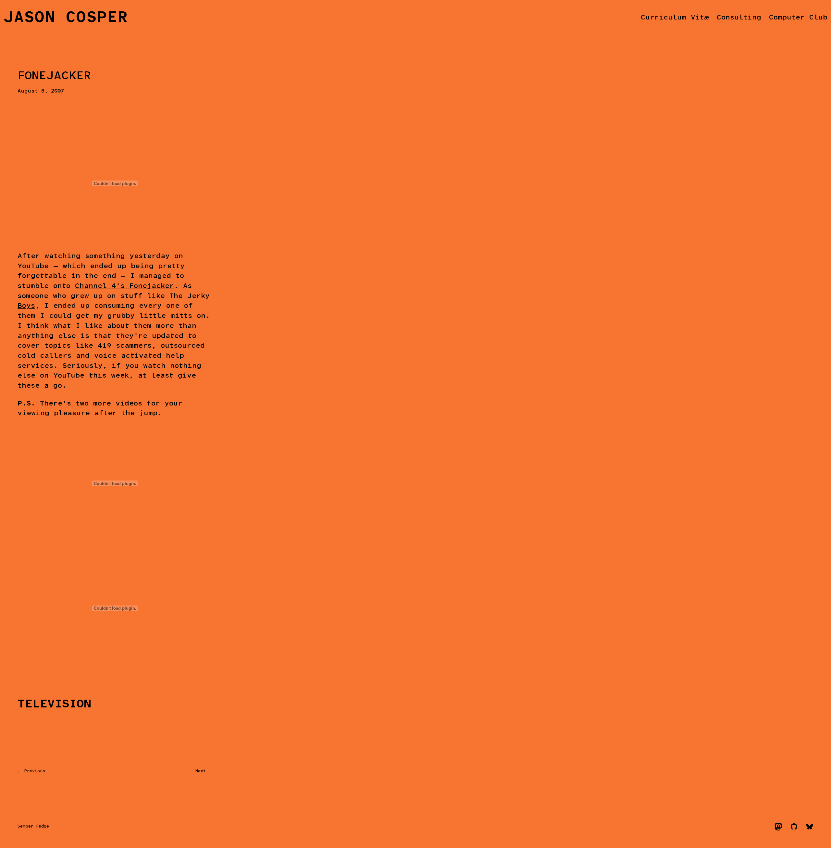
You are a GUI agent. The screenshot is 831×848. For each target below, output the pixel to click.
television (54, 704)
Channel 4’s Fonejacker (124, 286)
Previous (34, 771)
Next (200, 771)
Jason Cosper (66, 18)
